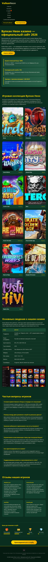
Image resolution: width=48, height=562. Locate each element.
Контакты (9, 8)
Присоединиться (20, 22)
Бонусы (9, 15)
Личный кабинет (7, 22)
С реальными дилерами (9, 19)
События (9, 6)
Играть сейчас (8, 53)
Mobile (9, 17)
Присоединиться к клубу (24, 542)
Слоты (9, 13)
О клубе (8, 11)
